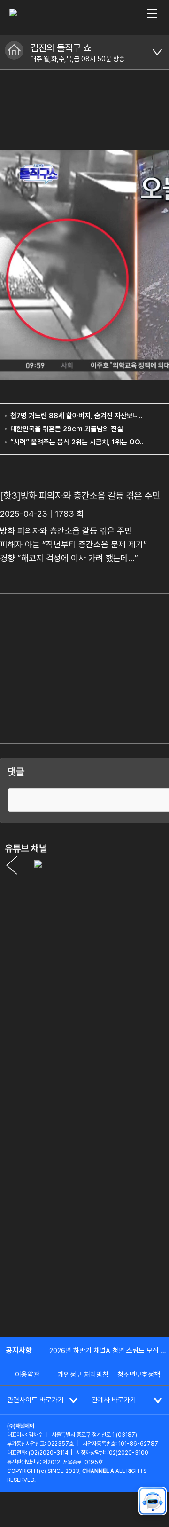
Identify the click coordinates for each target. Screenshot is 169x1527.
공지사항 (19, 1350)
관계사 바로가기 (114, 1400)
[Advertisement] (84, 1237)
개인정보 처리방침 (83, 1374)
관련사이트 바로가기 (35, 1400)
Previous (12, 865)
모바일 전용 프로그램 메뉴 (157, 52)
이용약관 (27, 1374)
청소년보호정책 (138, 1374)
